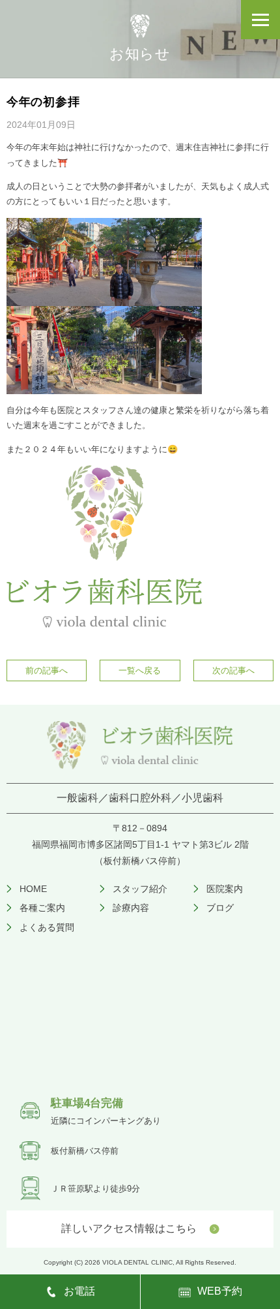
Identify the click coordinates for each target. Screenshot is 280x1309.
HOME (33, 889)
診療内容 (131, 907)
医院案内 (224, 889)
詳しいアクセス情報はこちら (129, 1228)
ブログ (220, 907)
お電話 (79, 1291)
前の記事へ (46, 670)
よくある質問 (47, 927)
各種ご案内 (42, 907)
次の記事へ (233, 670)
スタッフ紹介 (140, 889)
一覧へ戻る (140, 670)
